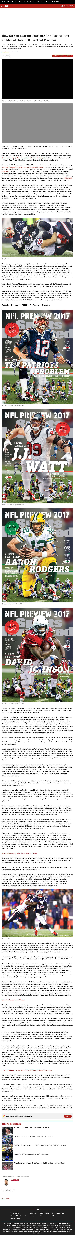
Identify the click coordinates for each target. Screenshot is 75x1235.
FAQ (53, 1216)
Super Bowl (5, 171)
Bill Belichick (68, 178)
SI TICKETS (30, 2)
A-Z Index (42, 1216)
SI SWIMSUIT (10, 2)
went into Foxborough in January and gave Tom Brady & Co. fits (22, 167)
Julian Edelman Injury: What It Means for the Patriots (19, 853)
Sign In (71, 6)
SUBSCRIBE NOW (55, 2)
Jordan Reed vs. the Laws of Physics (13, 1000)
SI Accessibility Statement (18, 1216)
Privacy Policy (15, 1213)
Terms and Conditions (58, 1213)
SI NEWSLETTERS (20, 2)
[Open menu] (2, 6)
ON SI (3, 2)
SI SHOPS (46, 2)
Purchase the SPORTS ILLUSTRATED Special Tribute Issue (27, 1070)
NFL (8, 1199)
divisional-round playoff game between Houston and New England (23, 158)
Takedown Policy (44, 1213)
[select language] (66, 6)
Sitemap (31, 1216)
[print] (13, 1190)
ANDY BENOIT (15, 1180)
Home (3, 1199)
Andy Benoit (5, 52)
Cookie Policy (32, 1213)
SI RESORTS (38, 2)
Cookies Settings (15, 1219)
